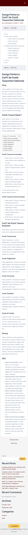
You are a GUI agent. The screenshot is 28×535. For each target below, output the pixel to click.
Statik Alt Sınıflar (8, 150)
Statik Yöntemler (8, 146)
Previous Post (14, 439)
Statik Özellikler (8, 148)
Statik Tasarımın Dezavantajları (12, 140)
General (4, 515)
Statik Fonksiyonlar (9, 142)
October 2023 (6, 504)
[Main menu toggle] (24, 3)
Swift (3, 518)
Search (4, 456)
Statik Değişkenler (9, 144)
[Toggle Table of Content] (18, 136)
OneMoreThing (16, 529)
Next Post (14, 443)
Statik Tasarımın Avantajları (11, 138)
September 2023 (7, 507)
